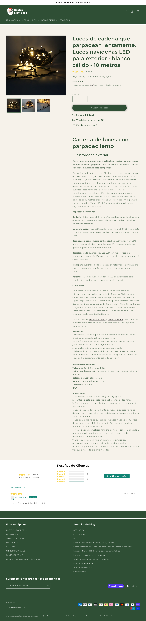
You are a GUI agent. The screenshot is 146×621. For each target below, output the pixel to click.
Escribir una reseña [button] (116, 476)
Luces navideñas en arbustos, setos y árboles (94, 542)
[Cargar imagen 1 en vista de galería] (14, 105)
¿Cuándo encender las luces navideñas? (91, 559)
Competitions (79, 571)
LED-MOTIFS (12, 534)
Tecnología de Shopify (35, 616)
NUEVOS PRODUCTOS (16, 530)
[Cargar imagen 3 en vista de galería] (44, 105)
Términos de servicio (82, 567)
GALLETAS (10, 547)
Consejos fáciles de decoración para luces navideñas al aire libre (102, 547)
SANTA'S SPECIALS (14, 555)
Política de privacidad (74, 616)
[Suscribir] (47, 586)
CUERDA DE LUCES (15, 538)
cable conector (115, 319)
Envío (92, 85)
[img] (16, 494)
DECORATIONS (13, 542)
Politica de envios (111, 616)
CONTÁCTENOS (80, 534)
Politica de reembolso (83, 563)
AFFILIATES (78, 530)
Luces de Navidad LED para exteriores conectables (96, 551)
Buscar (76, 538)
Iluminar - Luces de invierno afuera (89, 555)
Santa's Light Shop (19, 616)
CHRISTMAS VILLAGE (15, 551)
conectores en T (97, 319)
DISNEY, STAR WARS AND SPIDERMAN (23, 559)
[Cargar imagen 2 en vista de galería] (28, 105)
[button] (13, 20)
